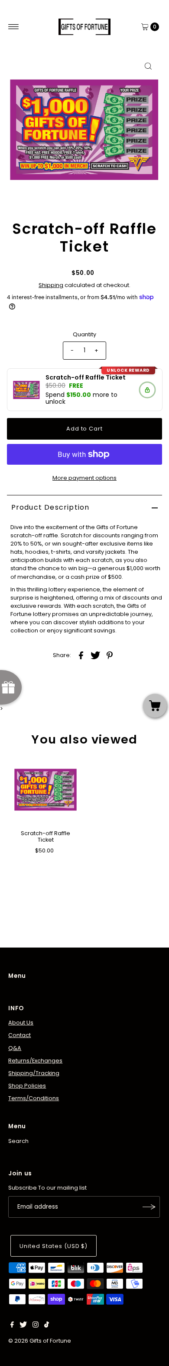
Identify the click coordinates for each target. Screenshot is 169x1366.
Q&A (14, 1048)
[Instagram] (35, 1325)
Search (18, 1141)
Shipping (51, 285)
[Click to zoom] (148, 66)
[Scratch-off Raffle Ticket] (45, 789)
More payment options (84, 478)
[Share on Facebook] (81, 654)
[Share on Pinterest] (109, 654)
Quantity (84, 334)
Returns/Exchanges (35, 1060)
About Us (20, 1022)
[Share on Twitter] (95, 654)
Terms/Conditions (33, 1098)
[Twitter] (23, 1325)
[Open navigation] (13, 27)
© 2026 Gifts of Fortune (39, 1340)
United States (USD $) (54, 1246)
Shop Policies (27, 1085)
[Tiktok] (46, 1325)
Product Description (50, 507)
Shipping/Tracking (33, 1073)
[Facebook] (12, 1325)
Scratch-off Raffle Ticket (45, 836)
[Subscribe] (149, 1207)
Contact (19, 1035)
